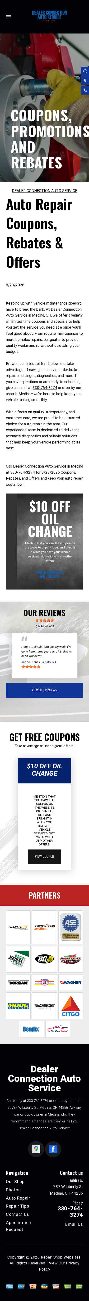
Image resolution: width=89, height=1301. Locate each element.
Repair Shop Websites (61, 1257)
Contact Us (17, 1214)
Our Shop (15, 1181)
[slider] (44, 620)
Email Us (74, 1224)
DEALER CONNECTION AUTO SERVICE (44, 190)
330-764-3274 (45, 387)
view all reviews (44, 689)
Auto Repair (18, 1198)
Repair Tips (17, 1206)
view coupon (44, 856)
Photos (13, 1189)
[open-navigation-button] (8, 16)
